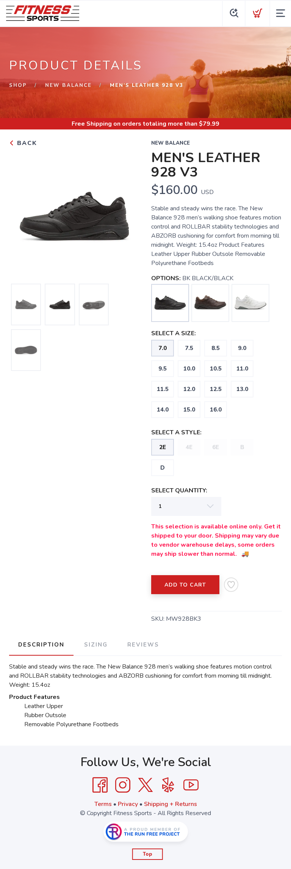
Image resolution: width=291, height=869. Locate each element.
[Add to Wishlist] (231, 584)
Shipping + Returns (170, 804)
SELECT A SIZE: (173, 333)
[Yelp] (168, 785)
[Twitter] (145, 785)
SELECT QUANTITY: (179, 490)
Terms (103, 804)
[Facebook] (100, 785)
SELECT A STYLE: (176, 432)
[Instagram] (122, 785)
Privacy (128, 804)
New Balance (68, 85)
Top (147, 854)
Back (26, 143)
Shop (18, 85)
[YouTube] (191, 785)
